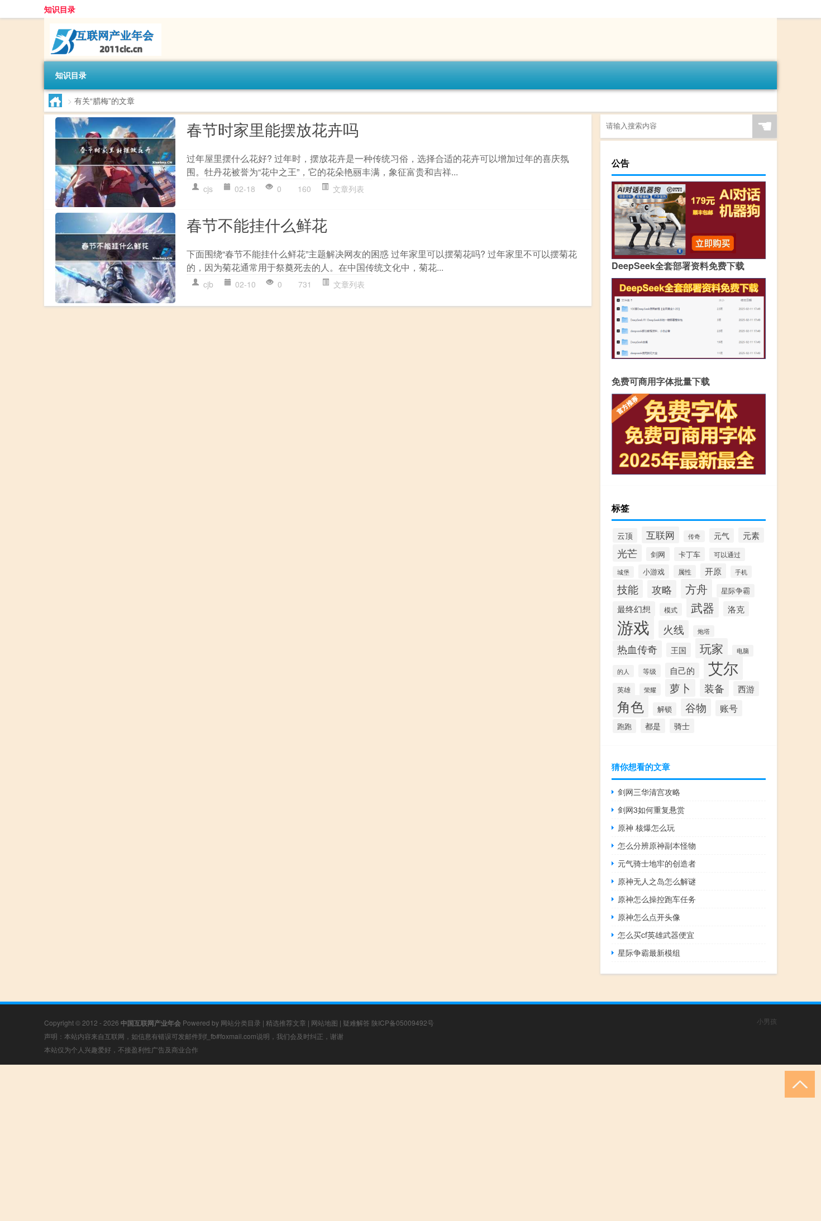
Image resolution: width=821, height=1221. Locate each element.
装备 (714, 688)
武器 (702, 607)
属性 (684, 571)
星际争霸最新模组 (649, 952)
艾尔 (723, 667)
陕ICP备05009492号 (402, 1022)
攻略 (662, 589)
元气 (721, 535)
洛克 (736, 609)
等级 (649, 671)
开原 (713, 571)
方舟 (696, 589)
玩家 (711, 648)
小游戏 (654, 571)
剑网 (658, 554)
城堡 (623, 572)
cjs (208, 188)
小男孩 (767, 1021)
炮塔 (704, 631)
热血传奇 (637, 649)
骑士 (682, 725)
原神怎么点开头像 (649, 916)
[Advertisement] (335, 1143)
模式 (670, 609)
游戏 (633, 626)
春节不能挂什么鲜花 (257, 224)
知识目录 (59, 9)
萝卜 (680, 688)
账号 (729, 708)
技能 (627, 588)
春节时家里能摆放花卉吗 (273, 129)
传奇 (694, 536)
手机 (741, 571)
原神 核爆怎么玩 (646, 827)
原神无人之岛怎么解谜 (657, 881)
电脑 (743, 651)
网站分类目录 (241, 1022)
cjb (208, 284)
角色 (630, 706)
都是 (653, 725)
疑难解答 (356, 1022)
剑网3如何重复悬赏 (651, 809)
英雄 (624, 689)
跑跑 (624, 726)
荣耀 (650, 689)
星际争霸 (735, 591)
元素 (751, 535)
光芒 (627, 553)
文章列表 (348, 188)
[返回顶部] (797, 1083)
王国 (678, 649)
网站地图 (324, 1022)
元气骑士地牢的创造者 (657, 863)
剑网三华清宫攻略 (649, 791)
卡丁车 (689, 554)
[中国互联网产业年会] (102, 21)
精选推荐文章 (286, 1022)
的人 (623, 671)
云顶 (625, 535)
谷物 (696, 707)
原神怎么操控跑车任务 (657, 898)
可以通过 (727, 554)
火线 (673, 629)
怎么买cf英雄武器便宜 (656, 934)
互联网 (660, 535)
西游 (746, 689)
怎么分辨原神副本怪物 (657, 845)
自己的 (682, 670)
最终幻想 (634, 609)
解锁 (664, 709)
